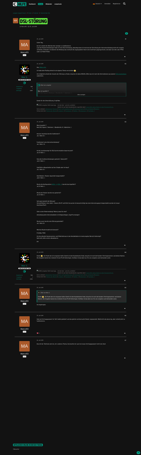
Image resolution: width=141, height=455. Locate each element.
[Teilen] (126, 33)
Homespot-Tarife (79, 109)
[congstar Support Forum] (19, 4)
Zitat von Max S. (45, 292)
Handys (97, 109)
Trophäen (18, 88)
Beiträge (18, 90)
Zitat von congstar (45, 85)
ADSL (53, 184)
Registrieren (116, 3)
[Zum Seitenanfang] (138, 452)
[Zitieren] (124, 56)
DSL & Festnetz (89, 109)
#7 (125, 340)
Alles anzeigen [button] (81, 94)
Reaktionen (19, 86)
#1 (125, 39)
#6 (125, 315)
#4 (125, 252)
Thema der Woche (51, 111)
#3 (125, 122)
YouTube (90, 111)
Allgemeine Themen (51, 109)
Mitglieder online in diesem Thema (28, 445)
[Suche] (124, 4)
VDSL (58, 184)
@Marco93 (42, 67)
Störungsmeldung (121, 74)
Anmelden (107, 3)
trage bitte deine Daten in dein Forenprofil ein (99, 107)
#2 (125, 64)
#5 (125, 287)
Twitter (75, 111)
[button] (97, 4)
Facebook (68, 111)
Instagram (83, 111)
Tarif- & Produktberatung (65, 109)
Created (60, 111)
